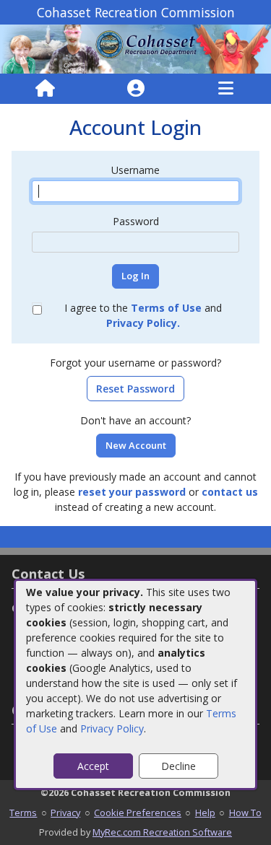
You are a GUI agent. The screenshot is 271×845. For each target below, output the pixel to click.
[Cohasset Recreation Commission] (135, 48)
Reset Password (135, 388)
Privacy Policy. (143, 323)
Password (136, 221)
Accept (93, 766)
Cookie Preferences (137, 812)
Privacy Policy (112, 728)
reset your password (132, 492)
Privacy (65, 812)
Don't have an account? (135, 420)
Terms (23, 812)
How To (245, 812)
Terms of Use (166, 308)
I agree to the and (143, 315)
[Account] (136, 89)
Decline (178, 766)
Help (205, 812)
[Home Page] (45, 89)
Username (135, 170)
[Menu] (225, 89)
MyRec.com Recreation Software (162, 832)
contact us (230, 492)
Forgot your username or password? (135, 362)
